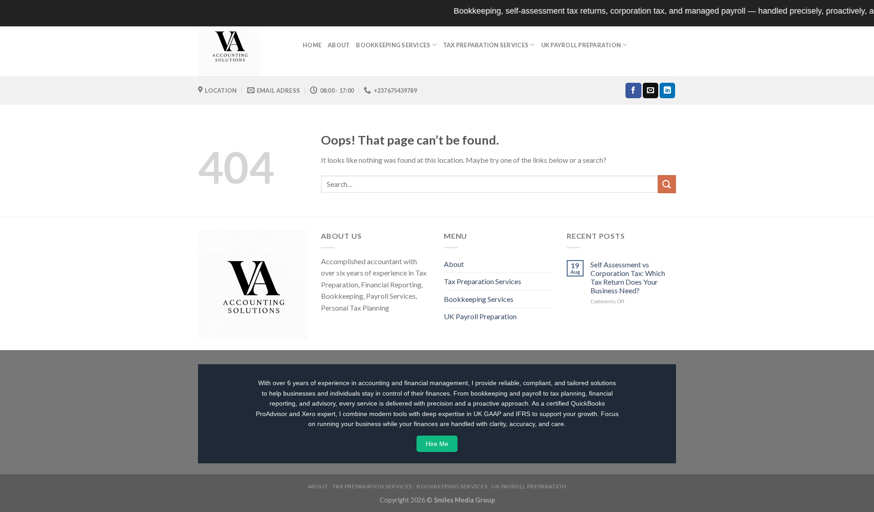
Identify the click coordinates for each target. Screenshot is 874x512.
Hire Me (437, 443)
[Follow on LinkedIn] (667, 90)
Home (312, 45)
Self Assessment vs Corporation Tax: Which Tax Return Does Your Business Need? (627, 277)
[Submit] (667, 184)
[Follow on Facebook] (633, 90)
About (339, 45)
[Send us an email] (650, 90)
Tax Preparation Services (485, 45)
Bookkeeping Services (393, 45)
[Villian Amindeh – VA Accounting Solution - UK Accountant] (243, 45)
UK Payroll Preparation (581, 45)
